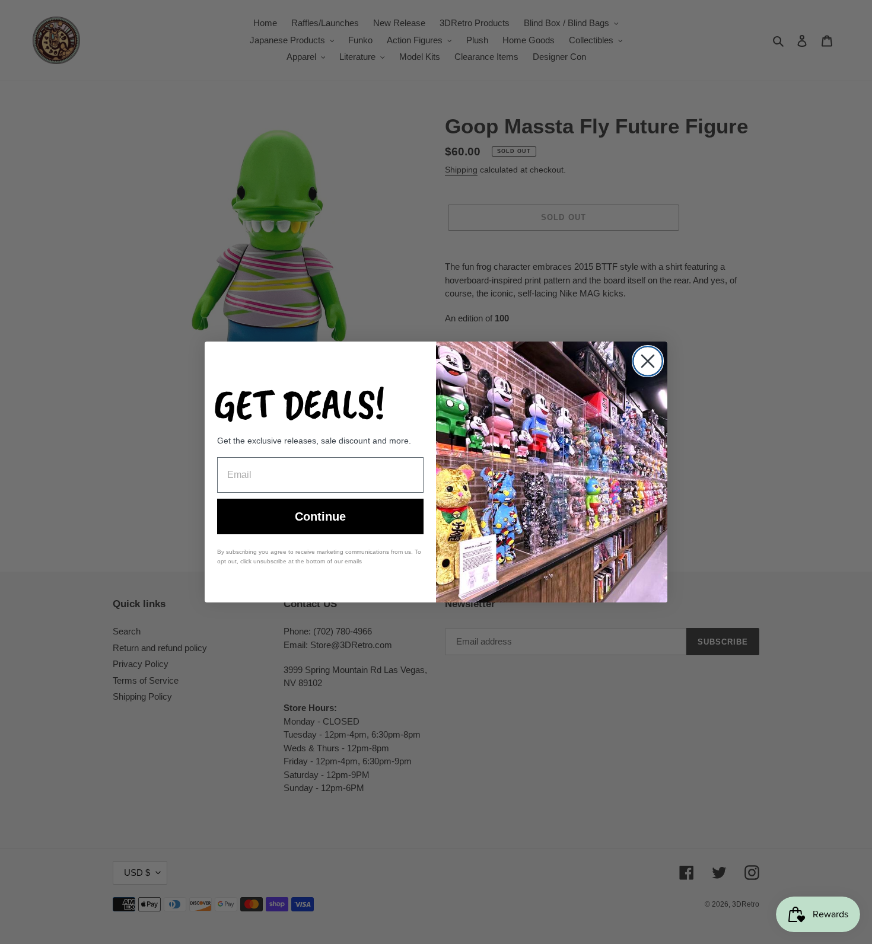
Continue (320, 516)
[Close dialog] (648, 361)
